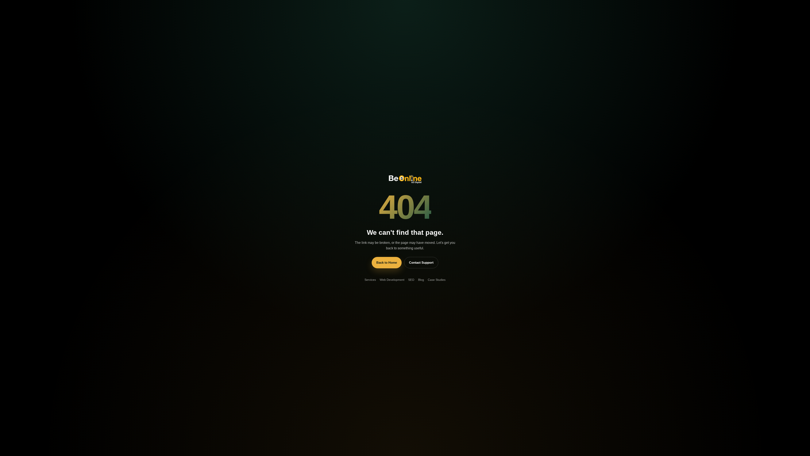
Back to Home (386, 262)
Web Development (392, 279)
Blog (421, 279)
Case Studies (437, 279)
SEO (411, 279)
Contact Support (421, 262)
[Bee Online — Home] (405, 178)
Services (370, 279)
